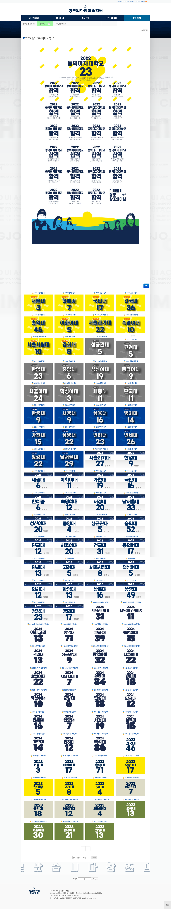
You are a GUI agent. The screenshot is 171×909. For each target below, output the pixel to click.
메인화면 (120, 1)
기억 (74, 879)
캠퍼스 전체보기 (140, 1)
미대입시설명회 (129, 1)
